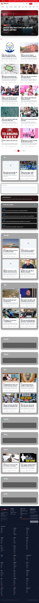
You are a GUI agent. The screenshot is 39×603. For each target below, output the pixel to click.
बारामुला (27, 558)
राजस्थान (2, 588)
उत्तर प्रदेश (27, 528)
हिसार (14, 594)
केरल (1, 545)
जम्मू (26, 557)
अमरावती (15, 529)
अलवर (1, 590)
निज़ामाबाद (27, 565)
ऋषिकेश (2, 539)
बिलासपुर (15, 558)
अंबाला (14, 589)
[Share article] (17, 61)
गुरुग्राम (14, 590)
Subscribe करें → (34, 521)
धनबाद (1, 565)
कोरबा (14, 556)
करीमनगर (27, 563)
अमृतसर (14, 571)
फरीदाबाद (15, 592)
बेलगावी (27, 541)
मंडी (26, 590)
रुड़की (1, 541)
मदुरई (14, 567)
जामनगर (14, 549)
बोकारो (1, 566)
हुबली (26, 544)
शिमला (27, 591)
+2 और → (27, 586)
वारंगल (27, 566)
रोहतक (14, 593)
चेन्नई (14, 564)
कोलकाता (27, 572)
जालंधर (14, 572)
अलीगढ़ (27, 533)
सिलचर (1, 532)
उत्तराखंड (2, 537)
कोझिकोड (2, 548)
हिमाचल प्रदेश (28, 588)
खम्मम (27, 564)
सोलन (27, 592)
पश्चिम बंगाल (28, 570)
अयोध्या (27, 532)
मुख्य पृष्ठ (3, 6)
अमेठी (27, 531)
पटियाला (14, 573)
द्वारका (1, 571)
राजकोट (14, 551)
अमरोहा (27, 530)
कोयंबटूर (14, 563)
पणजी (27, 547)
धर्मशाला (27, 589)
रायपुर (14, 560)
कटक (14, 539)
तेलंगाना (27, 562)
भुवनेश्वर (14, 541)
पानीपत (14, 591)
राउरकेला (15, 542)
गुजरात (14, 545)
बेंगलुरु (27, 540)
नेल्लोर (14, 532)
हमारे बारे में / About (13, 512)
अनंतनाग (27, 556)
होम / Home (12, 510)
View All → (34, 157)
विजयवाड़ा (15, 533)
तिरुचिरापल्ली (15, 565)
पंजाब (14, 570)
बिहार (1, 578)
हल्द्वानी (1, 543)
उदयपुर (1, 591)
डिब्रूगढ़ (1, 531)
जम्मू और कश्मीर (28, 555)
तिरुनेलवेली (15, 566)
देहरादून (2, 540)
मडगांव (27, 548)
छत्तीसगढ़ (15, 555)
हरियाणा (15, 588)
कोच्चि (1, 547)
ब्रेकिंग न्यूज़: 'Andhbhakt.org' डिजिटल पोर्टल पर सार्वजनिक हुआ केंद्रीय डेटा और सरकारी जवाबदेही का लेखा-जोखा (19, 1)
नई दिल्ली (2, 572)
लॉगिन (26, 3)
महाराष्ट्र (27, 578)
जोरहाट (1, 530)
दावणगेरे (27, 539)
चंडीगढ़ (2, 555)
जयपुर (1, 593)
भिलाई (14, 559)
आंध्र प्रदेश (15, 528)
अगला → (24, 150)
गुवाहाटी (2, 529)
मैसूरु (26, 543)
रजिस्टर (31, 3)
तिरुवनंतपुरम (2, 550)
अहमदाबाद (15, 547)
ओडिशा (15, 537)
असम (1, 528)
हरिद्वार (1, 542)
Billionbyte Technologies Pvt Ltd (33, 600)
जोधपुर (1, 594)
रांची (1, 567)
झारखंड (2, 562)
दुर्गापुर (27, 573)
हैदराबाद (27, 567)
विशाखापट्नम (15, 534)
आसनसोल (27, 571)
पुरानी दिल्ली (2, 573)
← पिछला (15, 150)
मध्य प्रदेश (15, 578)
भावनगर (14, 550)
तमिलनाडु (15, 562)
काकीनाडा (15, 530)
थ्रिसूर (1, 551)
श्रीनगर (27, 559)
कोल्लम (1, 549)
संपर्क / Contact (13, 514)
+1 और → (15, 553)
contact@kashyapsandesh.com (25, 518)
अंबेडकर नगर (27, 529)
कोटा (1, 592)
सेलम (14, 568)
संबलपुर (14, 543)
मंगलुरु (27, 542)
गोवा (26, 545)
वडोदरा (14, 552)
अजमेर (1, 589)
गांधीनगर (14, 548)
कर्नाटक (27, 537)
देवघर (1, 564)
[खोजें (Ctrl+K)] (24, 4)
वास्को (27, 549)
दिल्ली (1, 570)
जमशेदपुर (2, 563)
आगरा (27, 534)
